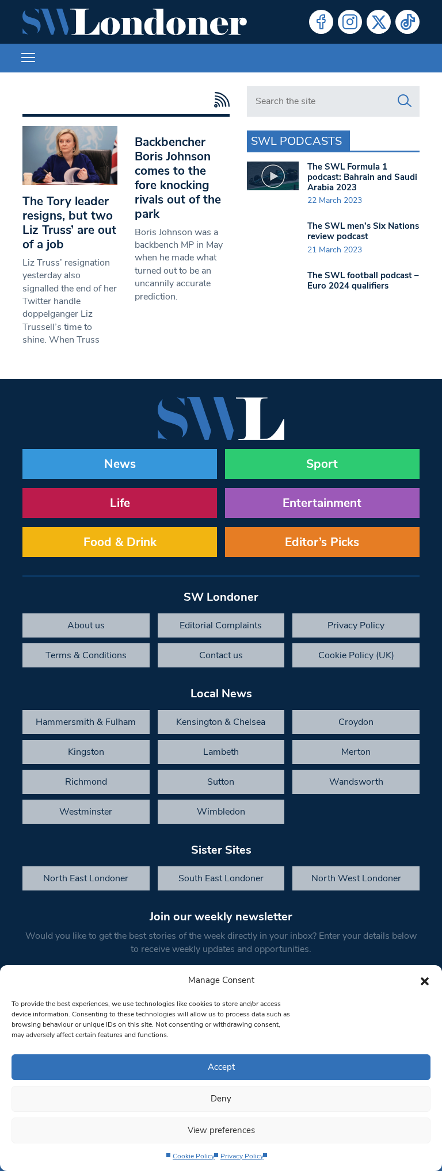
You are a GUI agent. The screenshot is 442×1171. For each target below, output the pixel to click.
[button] (424, 980)
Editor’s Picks (322, 542)
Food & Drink (120, 542)
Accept (221, 1067)
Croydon (356, 722)
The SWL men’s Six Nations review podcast (363, 231)
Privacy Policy (242, 1156)
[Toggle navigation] (28, 58)
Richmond (86, 781)
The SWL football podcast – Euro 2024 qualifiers (363, 280)
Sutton (220, 781)
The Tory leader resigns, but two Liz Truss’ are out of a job (69, 222)
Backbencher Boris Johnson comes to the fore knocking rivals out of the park (178, 178)
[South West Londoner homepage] (134, 22)
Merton (356, 752)
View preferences (221, 1130)
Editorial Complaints (221, 625)
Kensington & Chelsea (220, 722)
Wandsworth (356, 781)
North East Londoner (85, 878)
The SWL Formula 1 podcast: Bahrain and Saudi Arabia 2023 (362, 177)
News (120, 464)
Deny (221, 1098)
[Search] (405, 101)
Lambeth (221, 752)
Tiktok (407, 22)
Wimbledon (221, 811)
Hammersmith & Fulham (86, 722)
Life (120, 503)
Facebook (321, 22)
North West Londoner (356, 878)
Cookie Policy (194, 1156)
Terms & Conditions (86, 655)
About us (86, 625)
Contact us (221, 655)
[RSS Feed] (219, 99)
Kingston (86, 752)
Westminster (85, 811)
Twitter (379, 22)
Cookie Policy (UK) (356, 655)
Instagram (350, 22)
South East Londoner (221, 878)
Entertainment (322, 503)
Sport (322, 464)
